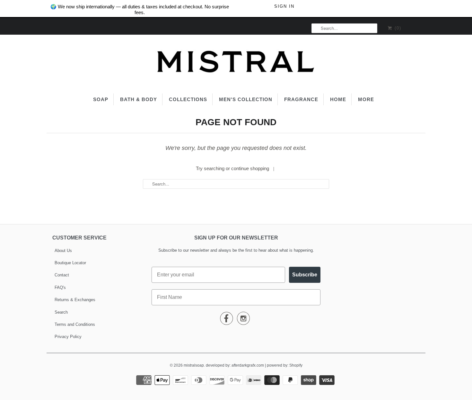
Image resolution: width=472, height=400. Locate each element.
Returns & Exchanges (75, 299)
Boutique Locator (70, 262)
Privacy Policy (68, 336)
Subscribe (304, 274)
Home (338, 99)
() (397, 28)
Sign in (284, 6)
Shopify (295, 365)
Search (61, 312)
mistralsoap (194, 365)
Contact (62, 275)
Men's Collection (245, 99)
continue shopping (250, 168)
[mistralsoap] (236, 63)
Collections (188, 99)
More (366, 99)
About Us (63, 250)
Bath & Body (138, 99)
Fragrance (301, 99)
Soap (100, 99)
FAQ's (60, 287)
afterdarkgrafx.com (248, 365)
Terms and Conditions (75, 324)
